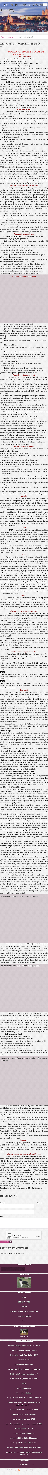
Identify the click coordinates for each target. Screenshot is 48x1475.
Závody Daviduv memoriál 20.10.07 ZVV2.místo (24, 1398)
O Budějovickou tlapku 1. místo (24, 1350)
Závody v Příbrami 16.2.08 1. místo (24, 1438)
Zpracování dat (38, 1470)
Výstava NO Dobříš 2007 (24, 1364)
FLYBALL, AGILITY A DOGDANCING (24, 1311)
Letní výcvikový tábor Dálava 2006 (24, 1379)
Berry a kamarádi (24, 1388)
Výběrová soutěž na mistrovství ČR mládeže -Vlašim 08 (24, 1453)
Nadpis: (39, 1203)
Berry (24, 1383)
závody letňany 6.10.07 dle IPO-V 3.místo (24, 1345)
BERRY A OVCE (24, 1302)
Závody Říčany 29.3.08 (24, 1428)
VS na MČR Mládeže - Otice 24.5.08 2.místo (24, 1447)
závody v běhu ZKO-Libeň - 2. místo (24, 1409)
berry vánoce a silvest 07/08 (24, 1419)
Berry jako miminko (24, 1393)
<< (15, 1464)
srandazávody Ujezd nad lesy (24, 1414)
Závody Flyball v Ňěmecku (24, 1433)
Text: (1, 1217)
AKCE (24, 1297)
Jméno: (2, 1203)
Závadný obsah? (26, 1470)
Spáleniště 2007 (24, 1360)
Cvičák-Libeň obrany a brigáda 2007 (24, 1374)
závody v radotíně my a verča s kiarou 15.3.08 (24, 1424)
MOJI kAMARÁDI (24, 1316)
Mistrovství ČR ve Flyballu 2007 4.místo (24, 1369)
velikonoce (24, 1321)
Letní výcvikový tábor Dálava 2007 (24, 1355)
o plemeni (11, 37)
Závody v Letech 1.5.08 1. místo (24, 1443)
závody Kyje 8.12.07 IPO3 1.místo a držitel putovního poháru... (24, 1403)
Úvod (2, 37)
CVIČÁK (24, 1307)
